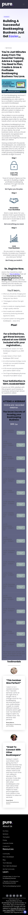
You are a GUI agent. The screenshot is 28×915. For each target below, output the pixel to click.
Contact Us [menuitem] (6, 846)
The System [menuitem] (6, 837)
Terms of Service (15, 899)
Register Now (20, 433)
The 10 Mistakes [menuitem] (7, 863)
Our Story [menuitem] (5, 831)
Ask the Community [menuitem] (8, 869)
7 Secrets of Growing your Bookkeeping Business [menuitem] (10, 882)
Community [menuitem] (6, 854)
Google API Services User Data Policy (14, 909)
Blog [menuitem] (4, 860)
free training (15, 274)
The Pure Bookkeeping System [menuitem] (12, 886)
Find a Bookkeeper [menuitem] (8, 857)
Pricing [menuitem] (5, 840)
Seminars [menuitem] (5, 834)
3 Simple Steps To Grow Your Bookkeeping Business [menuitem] (11, 877)
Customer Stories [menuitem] (8, 843)
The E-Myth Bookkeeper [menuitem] (10, 866)
